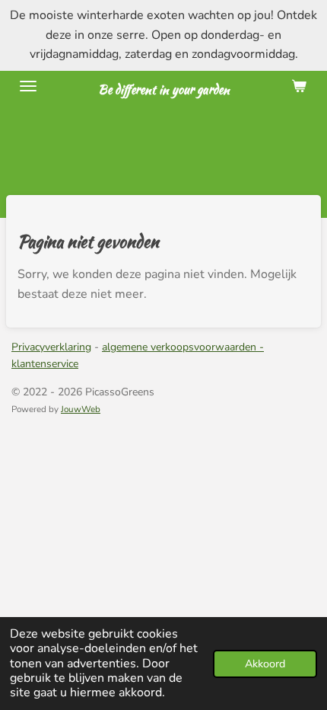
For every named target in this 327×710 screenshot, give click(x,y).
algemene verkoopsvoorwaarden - (183, 347)
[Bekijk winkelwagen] (299, 86)
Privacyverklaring (51, 347)
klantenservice (44, 364)
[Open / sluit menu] (28, 86)
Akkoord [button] (265, 663)
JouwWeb (80, 409)
